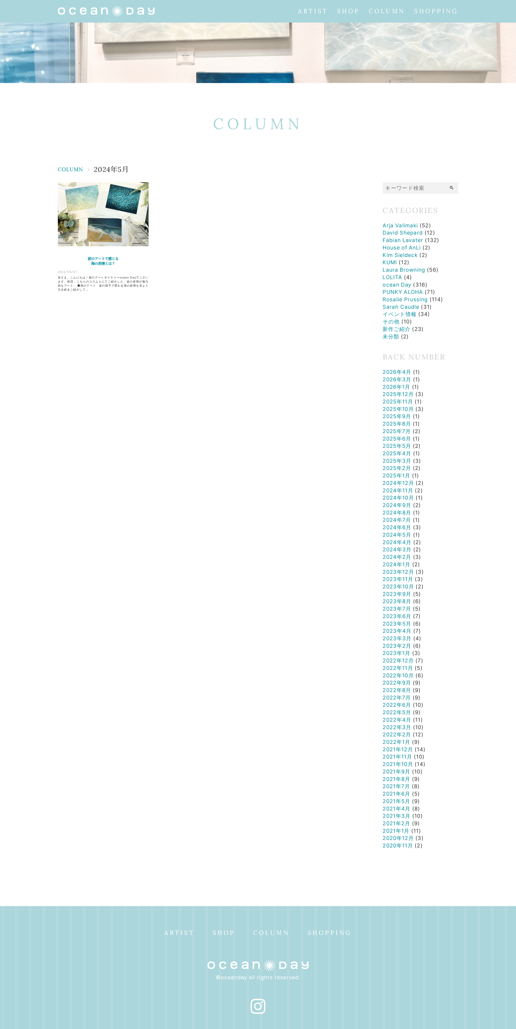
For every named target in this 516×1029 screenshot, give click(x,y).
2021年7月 (396, 786)
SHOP (348, 11)
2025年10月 (398, 409)
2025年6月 (397, 439)
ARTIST (313, 11)
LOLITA (392, 277)
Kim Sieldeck (400, 255)
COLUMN (387, 11)
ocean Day (397, 285)
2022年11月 (398, 668)
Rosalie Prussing (405, 299)
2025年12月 (398, 394)
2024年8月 (397, 512)
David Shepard (403, 233)
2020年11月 (398, 845)
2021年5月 (396, 801)
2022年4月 (397, 720)
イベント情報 (399, 314)
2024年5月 (397, 535)
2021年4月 (396, 809)
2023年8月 (397, 601)
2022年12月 (398, 660)
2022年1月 (396, 742)
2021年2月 (396, 823)
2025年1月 (396, 475)
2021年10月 (398, 764)
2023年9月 (397, 594)
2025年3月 (397, 461)
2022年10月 (398, 675)
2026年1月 (396, 387)
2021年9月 (396, 771)
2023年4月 (397, 631)
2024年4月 (397, 542)
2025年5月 (397, 446)
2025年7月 (397, 431)
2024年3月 (397, 549)
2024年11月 (398, 490)
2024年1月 (396, 564)
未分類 (391, 336)
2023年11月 (398, 579)
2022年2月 (397, 734)
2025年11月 (398, 401)
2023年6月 (397, 616)
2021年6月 (396, 794)
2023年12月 (398, 572)
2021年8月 (396, 779)
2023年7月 (397, 609)
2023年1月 (396, 653)
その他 (391, 321)
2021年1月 (396, 831)
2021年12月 (398, 749)
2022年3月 (397, 727)
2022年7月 (397, 697)
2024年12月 (398, 483)
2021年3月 (396, 816)
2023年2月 (397, 646)
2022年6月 (397, 705)
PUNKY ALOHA (403, 292)
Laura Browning (404, 270)
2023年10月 (398, 586)
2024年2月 (397, 557)
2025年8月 (397, 424)
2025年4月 (397, 453)
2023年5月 (397, 624)
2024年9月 (397, 505)
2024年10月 (398, 498)
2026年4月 (397, 372)
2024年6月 (397, 527)
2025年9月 (397, 416)
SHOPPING (436, 11)
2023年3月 (397, 638)
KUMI (390, 262)
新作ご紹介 (396, 329)
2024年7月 (397, 520)
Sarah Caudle (401, 307)
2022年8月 (397, 690)
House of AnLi (402, 247)
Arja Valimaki (400, 225)
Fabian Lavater (403, 240)
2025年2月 (397, 468)
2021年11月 (397, 757)
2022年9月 (397, 683)
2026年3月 (397, 379)
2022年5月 (397, 712)
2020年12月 (398, 838)
